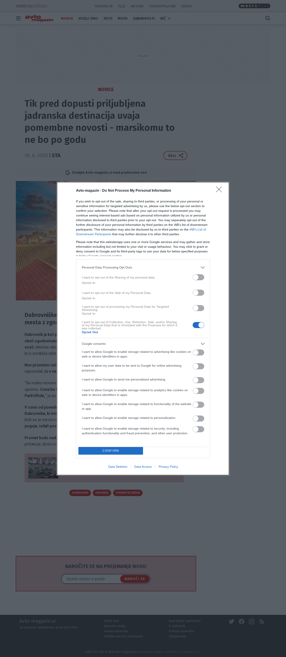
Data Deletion (117, 466)
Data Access (143, 466)
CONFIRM (111, 450)
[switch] (198, 277)
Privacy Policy (168, 466)
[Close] (220, 191)
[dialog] (143, 328)
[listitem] (143, 267)
